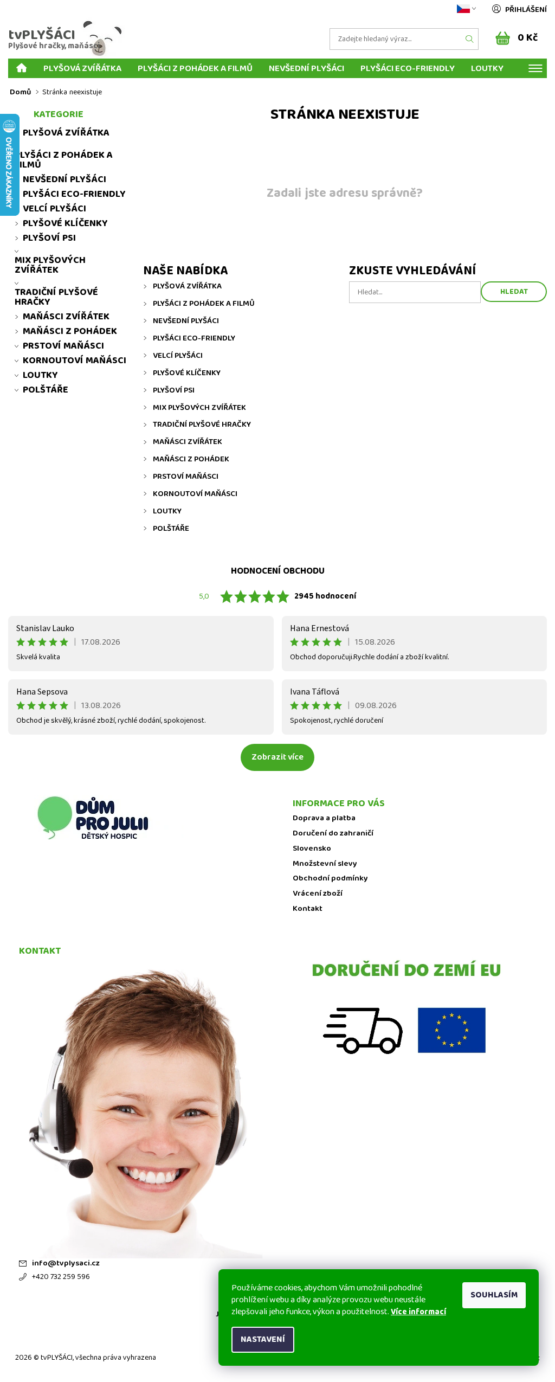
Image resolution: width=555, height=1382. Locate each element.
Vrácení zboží (318, 894)
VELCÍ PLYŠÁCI (178, 355)
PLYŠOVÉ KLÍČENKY (187, 373)
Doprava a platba (324, 818)
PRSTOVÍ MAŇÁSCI (185, 476)
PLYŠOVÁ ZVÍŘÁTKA (82, 68)
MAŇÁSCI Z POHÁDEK (191, 459)
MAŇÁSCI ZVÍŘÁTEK (187, 441)
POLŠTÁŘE (171, 528)
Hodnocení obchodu (278, 571)
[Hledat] (470, 39)
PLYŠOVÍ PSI (174, 390)
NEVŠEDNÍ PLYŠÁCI (306, 68)
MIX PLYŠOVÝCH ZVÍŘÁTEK (199, 407)
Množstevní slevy (325, 864)
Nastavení (263, 1339)
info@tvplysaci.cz (66, 1263)
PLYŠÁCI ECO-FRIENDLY (407, 68)
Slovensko (312, 849)
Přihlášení (526, 9)
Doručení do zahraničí (333, 833)
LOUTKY (487, 68)
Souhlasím (494, 1295)
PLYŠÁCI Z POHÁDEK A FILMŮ (195, 68)
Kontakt (307, 909)
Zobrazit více (277, 757)
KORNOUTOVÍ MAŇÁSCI (195, 493)
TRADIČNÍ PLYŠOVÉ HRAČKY (202, 424)
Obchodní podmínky (330, 878)
